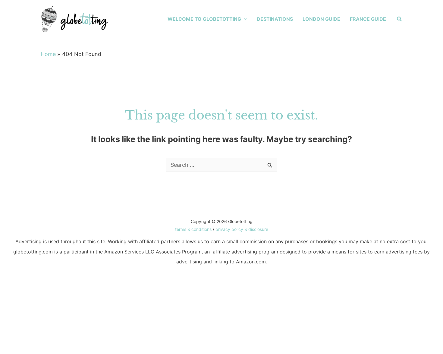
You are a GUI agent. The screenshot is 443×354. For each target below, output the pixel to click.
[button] (244, 19)
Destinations (275, 19)
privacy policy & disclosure (241, 229)
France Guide (368, 19)
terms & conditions (193, 229)
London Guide (321, 19)
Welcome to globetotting (204, 19)
